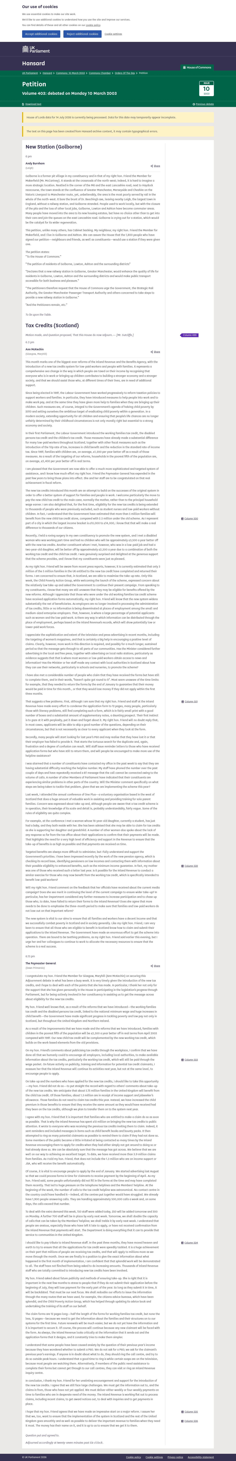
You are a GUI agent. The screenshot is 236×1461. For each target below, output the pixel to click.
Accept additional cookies (41, 34)
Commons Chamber (100, 73)
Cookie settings (113, 34)
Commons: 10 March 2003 (70, 73)
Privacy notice (175, 1457)
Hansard (33, 63)
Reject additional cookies (82, 34)
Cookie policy (133, 1457)
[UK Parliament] (36, 49)
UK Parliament (30, 73)
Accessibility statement (201, 1457)
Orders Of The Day (125, 73)
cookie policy (93, 25)
